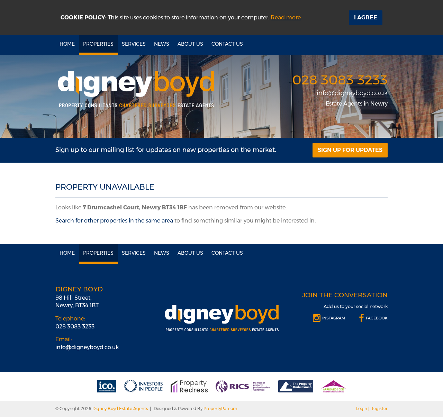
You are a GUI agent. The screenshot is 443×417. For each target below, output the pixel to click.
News (161, 44)
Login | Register (372, 408)
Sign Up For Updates (350, 150)
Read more (286, 17)
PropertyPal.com (220, 408)
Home (67, 44)
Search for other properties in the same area (114, 220)
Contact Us (227, 44)
